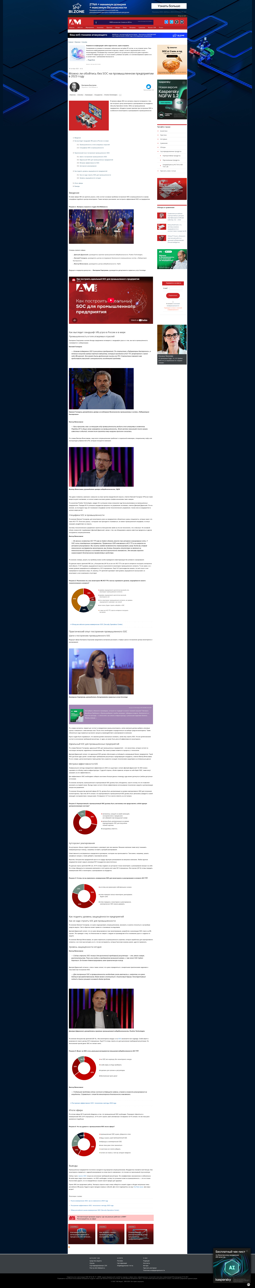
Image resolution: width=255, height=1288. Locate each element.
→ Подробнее (90, 60)
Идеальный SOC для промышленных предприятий (96, 160)
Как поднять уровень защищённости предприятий (91, 171)
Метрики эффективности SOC (89, 163)
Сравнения (142, 27)
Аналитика (100, 27)
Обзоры (117, 27)
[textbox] (173, 283)
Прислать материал (150, 1268)
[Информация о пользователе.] (75, 87)
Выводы (77, 186)
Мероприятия (90, 27)
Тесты (124, 27)
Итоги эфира (79, 183)
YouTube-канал (138, 1187)
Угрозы (92, 1263)
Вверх (148, 86)
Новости (71, 27)
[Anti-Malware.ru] (75, 22)
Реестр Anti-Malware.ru (97, 1268)
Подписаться (173, 295)
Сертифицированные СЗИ (98, 1265)
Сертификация (122, 1263)
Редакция (146, 1261)
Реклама (120, 1261)
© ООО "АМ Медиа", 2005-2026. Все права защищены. (127, 1281)
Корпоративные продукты (171, 156)
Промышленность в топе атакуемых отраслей (95, 144)
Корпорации (88, 95)
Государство (98, 95)
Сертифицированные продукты (170, 151)
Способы (84, 42)
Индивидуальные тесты (125, 1265)
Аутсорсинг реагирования (88, 166)
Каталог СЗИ (152, 27)
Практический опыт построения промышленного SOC (92, 153)
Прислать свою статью (168, 171)
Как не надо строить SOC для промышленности (95, 175)
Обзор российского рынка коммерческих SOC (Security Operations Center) (97, 624)
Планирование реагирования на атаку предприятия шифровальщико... (138, 1235)
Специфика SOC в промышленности (92, 148)
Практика (109, 27)
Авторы (145, 1265)
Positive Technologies (110, 95)
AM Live (80, 27)
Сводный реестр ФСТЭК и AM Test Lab (173, 166)
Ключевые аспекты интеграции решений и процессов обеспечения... (81, 1234)
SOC (119, 1038)
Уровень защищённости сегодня (90, 178)
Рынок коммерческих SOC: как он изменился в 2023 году (89, 1201)
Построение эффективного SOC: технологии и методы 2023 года (94, 1103)
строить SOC (82, 1176)
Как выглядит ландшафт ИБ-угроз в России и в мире (92, 141)
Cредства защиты (96, 1261)
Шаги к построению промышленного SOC (93, 156)
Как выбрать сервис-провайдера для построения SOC (107, 1234)
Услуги (161, 27)
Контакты (146, 1263)
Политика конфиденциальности (154, 1270)
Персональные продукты (171, 160)
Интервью (132, 27)
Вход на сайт (182, 16)
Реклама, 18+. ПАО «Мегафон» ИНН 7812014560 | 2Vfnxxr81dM (140, 707)
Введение (78, 138)
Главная (70, 42)
